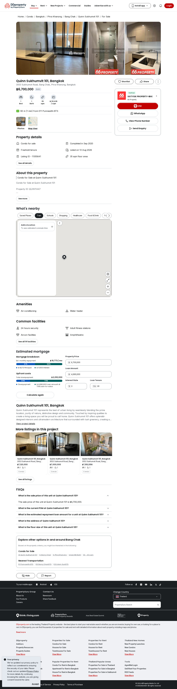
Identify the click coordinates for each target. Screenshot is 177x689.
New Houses (130, 651)
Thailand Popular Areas (99, 661)
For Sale (106, 16)
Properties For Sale (61, 640)
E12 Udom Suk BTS (61, 564)
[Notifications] (160, 5)
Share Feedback (49, 599)
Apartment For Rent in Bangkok (65, 669)
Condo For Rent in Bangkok (63, 665)
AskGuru (19, 644)
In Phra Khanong (60, 555)
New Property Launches (135, 644)
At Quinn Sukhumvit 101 (27, 555)
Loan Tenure (96, 380)
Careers (19, 602)
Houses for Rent (95, 647)
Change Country (121, 592)
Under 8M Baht (75, 555)
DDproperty (21, 640)
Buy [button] (33, 5)
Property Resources (24, 647)
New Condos (130, 647)
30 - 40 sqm (88, 555)
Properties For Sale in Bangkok (101, 669)
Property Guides (23, 651)
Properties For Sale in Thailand (101, 665)
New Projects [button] (57, 5)
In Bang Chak (45, 555)
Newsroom (47, 596)
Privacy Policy (33, 671)
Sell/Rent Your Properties (135, 669)
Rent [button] (42, 5)
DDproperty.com (22, 624)
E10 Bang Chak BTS (43, 564)
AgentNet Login (131, 665)
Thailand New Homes (135, 640)
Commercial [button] (74, 5)
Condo (30, 16)
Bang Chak (70, 16)
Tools (127, 661)
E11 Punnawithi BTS (25, 564)
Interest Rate (71, 380)
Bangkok (40, 16)
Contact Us (48, 591)
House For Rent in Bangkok (63, 672)
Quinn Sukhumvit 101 (88, 16)
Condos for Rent (95, 644)
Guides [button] (87, 5)
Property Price (72, 356)
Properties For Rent (97, 640)
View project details (25, 423)
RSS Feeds (129, 672)
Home (21, 16)
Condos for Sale (59, 644)
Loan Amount (71, 368)
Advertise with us (102, 5)
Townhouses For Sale (61, 651)
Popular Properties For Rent (65, 661)
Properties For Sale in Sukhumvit (102, 672)
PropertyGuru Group (26, 591)
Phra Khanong (54, 16)
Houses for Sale (59, 647)
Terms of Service (44, 685)
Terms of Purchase (75, 685)
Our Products (21, 599)
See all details (25, 163)
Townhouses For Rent (97, 651)
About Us (20, 596)
